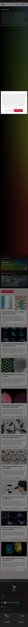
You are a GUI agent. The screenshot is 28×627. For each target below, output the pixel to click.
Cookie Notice (21, 105)
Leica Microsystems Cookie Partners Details (10, 107)
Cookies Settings (9, 110)
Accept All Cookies (18, 110)
